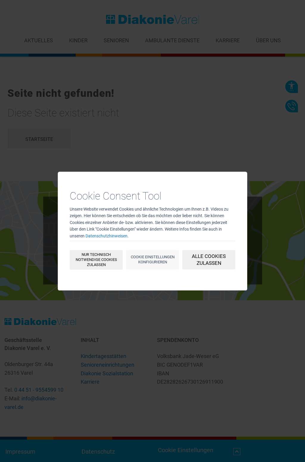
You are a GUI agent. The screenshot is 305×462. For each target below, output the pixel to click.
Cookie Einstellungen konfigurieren (153, 259)
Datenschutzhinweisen (106, 236)
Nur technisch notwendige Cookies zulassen (96, 259)
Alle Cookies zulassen (209, 259)
